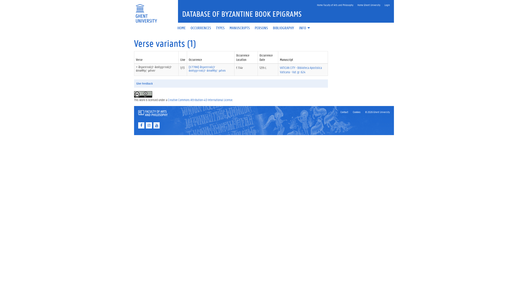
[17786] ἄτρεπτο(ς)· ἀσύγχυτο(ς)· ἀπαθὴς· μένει (207, 68)
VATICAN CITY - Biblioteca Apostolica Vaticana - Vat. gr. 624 (301, 69)
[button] (305, 28)
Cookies (357, 112)
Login (387, 5)
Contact (344, 112)
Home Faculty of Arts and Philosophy (335, 5)
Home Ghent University (368, 5)
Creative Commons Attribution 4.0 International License (200, 100)
